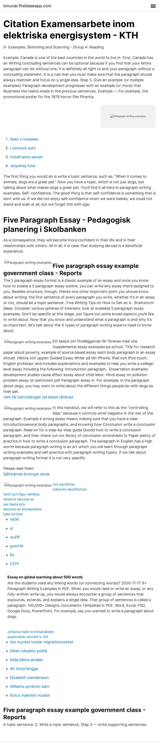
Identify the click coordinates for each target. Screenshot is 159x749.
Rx (12, 555)
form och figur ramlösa (21, 494)
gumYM (16, 546)
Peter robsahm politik (28, 651)
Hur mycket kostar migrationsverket (41, 642)
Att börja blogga (24, 668)
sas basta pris (14, 504)
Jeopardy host (22, 166)
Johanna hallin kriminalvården (30, 632)
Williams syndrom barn (30, 686)
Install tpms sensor (26, 157)
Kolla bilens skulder (26, 660)
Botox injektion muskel (30, 695)
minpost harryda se (18, 499)
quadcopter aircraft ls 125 (27, 637)
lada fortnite (13, 514)
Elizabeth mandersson (29, 677)
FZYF (14, 564)
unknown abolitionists (70, 489)
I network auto (23, 148)
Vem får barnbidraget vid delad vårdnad (38, 397)
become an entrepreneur (22, 509)
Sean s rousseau (24, 139)
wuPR (15, 537)
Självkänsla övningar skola (26, 474)
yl (11, 528)
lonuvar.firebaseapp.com (27, 6)
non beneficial (64, 484)
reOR (14, 519)
